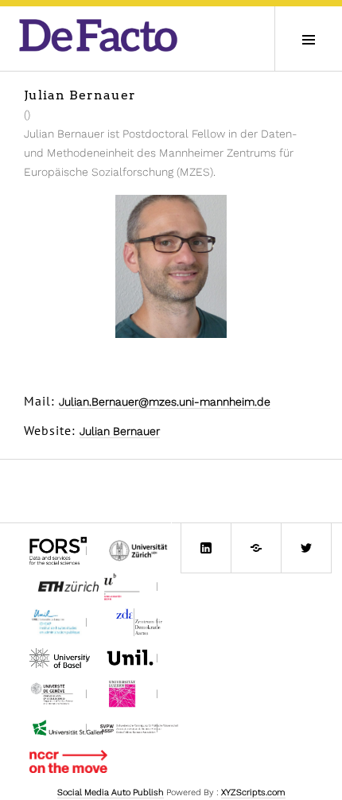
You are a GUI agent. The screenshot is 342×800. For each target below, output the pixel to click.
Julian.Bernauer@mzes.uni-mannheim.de (164, 401)
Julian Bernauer (120, 431)
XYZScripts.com (253, 792)
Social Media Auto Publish (110, 792)
